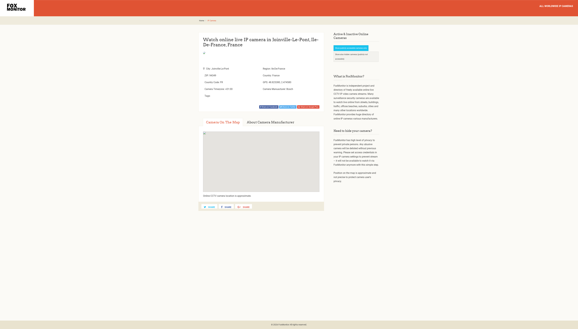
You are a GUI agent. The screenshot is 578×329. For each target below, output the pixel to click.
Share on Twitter (288, 107)
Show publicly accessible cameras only (351, 48)
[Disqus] (261, 262)
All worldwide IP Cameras (556, 6)
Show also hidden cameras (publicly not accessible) (351, 56)
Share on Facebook (269, 107)
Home (201, 21)
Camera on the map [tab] (223, 122)
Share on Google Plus (309, 107)
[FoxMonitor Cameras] (17, 7)
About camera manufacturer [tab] (270, 122)
